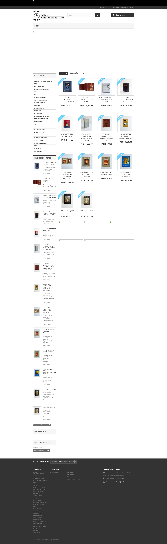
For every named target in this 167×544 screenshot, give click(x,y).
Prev (93, 67)
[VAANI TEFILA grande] (67, 200)
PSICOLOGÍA (37, 110)
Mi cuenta (71, 469)
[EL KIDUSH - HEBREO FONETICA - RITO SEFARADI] (37, 215)
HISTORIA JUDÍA (38, 121)
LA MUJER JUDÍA (39, 108)
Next (97, 67)
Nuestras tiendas (39, 436)
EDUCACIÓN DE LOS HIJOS (41, 119)
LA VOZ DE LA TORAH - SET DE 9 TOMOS (48, 180)
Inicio (36, 26)
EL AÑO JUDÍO (38, 113)
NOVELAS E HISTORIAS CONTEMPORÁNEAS (40, 101)
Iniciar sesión (115, 7)
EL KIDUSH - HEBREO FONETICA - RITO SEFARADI (49, 213)
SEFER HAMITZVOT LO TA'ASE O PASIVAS (49, 331)
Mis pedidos (70, 472)
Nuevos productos (42, 158)
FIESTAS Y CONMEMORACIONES (43, 81)
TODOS (36, 146)
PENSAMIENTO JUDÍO (40, 97)
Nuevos (63, 73)
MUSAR (36, 94)
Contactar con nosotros (127, 7)
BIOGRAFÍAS (37, 105)
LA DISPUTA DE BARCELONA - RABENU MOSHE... (125, 136)
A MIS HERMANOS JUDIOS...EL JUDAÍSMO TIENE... (126, 174)
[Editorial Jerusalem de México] (49, 15)
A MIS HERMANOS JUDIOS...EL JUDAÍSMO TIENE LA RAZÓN (49, 371)
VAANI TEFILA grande (49, 389)
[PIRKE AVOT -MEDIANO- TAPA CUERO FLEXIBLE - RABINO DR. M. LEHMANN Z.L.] (37, 267)
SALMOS (36, 124)
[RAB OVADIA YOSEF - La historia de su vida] (37, 199)
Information (40, 431)
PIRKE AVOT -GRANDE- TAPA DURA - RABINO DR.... (86, 137)
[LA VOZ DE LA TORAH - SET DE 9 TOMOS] (37, 182)
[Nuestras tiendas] (44, 447)
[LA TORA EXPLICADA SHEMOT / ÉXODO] (67, 87)
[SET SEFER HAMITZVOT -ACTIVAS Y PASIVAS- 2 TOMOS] (37, 311)
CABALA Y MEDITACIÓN (40, 143)
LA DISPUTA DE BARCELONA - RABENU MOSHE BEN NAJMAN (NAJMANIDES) (48, 287)
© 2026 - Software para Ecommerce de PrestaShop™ (46, 539)
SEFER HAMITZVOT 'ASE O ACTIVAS (49, 351)
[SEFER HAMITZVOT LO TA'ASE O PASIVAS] (37, 333)
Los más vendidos (78, 73)
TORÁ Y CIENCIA (38, 140)
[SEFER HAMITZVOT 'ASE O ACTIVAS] (37, 354)
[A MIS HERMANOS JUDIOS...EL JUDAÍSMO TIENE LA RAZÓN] (37, 373)
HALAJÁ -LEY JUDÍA (39, 86)
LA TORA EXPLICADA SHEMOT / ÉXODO (49, 163)
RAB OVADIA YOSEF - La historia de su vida (49, 196)
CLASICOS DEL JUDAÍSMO (41, 89)
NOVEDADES (37, 148)
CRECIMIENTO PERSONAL (41, 116)
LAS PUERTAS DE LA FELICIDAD (49, 229)
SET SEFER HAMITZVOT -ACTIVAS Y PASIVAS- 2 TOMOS (49, 310)
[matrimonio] (66, 50)
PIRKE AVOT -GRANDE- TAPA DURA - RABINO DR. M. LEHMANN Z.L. (49, 247)
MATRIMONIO (38, 151)
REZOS (36, 92)
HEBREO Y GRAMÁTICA (40, 137)
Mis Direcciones (71, 476)
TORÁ (35, 84)
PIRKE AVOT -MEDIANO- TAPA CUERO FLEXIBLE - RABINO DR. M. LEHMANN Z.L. (49, 267)
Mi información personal (74, 479)
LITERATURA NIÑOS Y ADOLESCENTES (40, 131)
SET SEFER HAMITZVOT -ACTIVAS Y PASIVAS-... (67, 175)
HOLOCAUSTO (38, 127)
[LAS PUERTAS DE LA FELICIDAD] (37, 232)
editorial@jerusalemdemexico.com (124, 482)
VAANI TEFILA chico (49, 407)
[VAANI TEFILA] (37, 393)
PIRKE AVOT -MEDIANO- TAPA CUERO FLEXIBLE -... (106, 137)
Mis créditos (70, 474)
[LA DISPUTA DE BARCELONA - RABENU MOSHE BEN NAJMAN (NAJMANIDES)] (37, 288)
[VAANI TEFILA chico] (86, 200)
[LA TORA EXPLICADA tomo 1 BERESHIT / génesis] (37, 166)
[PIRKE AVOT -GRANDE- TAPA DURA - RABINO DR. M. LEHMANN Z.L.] (37, 248)
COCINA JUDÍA (38, 135)
